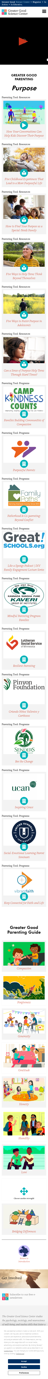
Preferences (24, 1373)
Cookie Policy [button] (8, 1351)
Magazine (37, 2)
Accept (24, 1361)
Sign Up (24, 1296)
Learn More (24, 1278)
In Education (16, 5)
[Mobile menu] (44, 11)
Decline (24, 1367)
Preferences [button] (20, 1354)
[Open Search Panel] (39, 11)
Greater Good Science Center (15, 12)
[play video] (24, 41)
